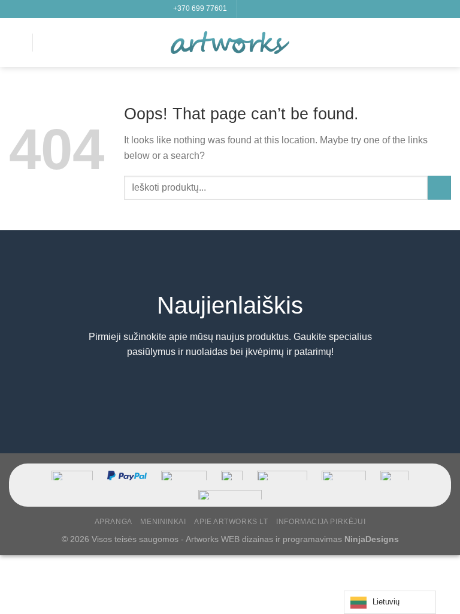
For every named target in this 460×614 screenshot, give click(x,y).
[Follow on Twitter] (269, 9)
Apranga (113, 521)
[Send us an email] (281, 9)
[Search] (46, 42)
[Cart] (445, 42)
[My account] (425, 42)
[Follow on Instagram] (258, 9)
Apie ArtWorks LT (231, 521)
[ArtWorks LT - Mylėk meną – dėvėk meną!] (230, 42)
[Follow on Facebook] (246, 9)
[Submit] (439, 187)
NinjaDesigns (371, 539)
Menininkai (163, 521)
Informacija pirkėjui (320, 521)
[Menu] (16, 42)
